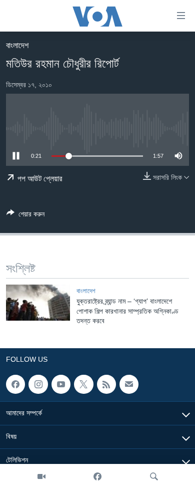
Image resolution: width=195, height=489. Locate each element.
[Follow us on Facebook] (15, 384)
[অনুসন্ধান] (154, 476)
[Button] (25, 215)
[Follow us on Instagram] (38, 384)
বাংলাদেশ (17, 45)
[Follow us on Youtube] (61, 384)
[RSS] (106, 384)
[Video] (41, 476)
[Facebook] (97, 476)
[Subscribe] (129, 384)
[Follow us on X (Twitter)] (83, 384)
